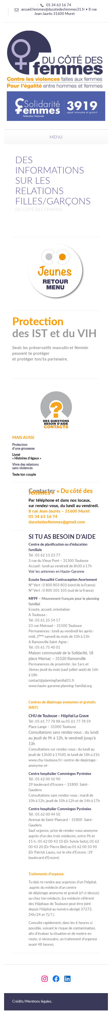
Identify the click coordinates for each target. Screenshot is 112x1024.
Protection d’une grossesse (23, 446)
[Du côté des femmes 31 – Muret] (56, 76)
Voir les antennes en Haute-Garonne (56, 572)
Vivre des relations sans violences (25, 466)
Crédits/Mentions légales (31, 1001)
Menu (56, 137)
